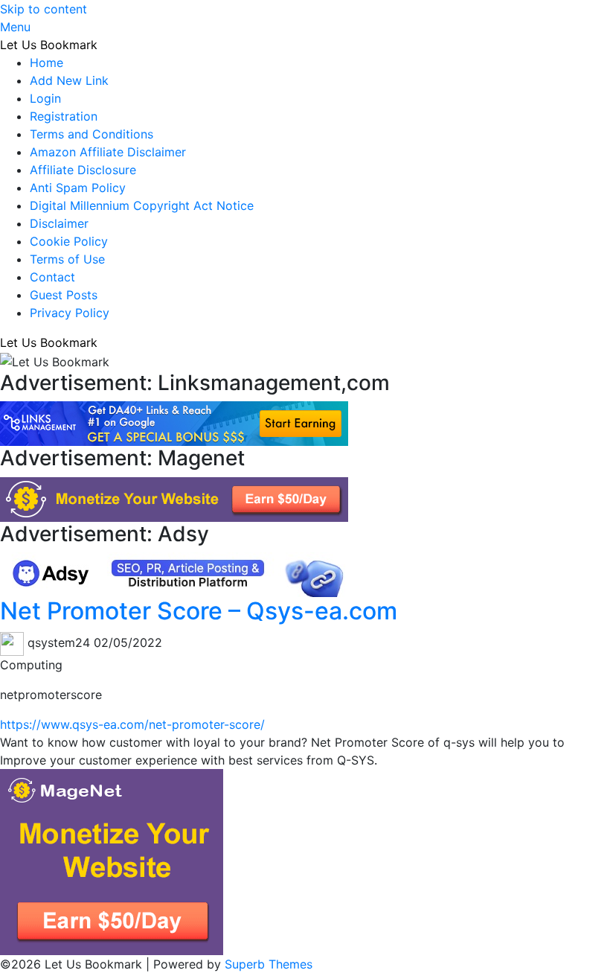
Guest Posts (63, 294)
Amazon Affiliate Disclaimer (108, 151)
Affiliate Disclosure (83, 169)
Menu (15, 26)
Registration (63, 116)
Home (46, 62)
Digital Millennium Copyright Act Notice (142, 205)
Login (45, 98)
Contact (52, 276)
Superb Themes (268, 964)
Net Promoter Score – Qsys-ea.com (198, 610)
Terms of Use (67, 259)
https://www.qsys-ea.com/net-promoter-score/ (132, 724)
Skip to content (43, 8)
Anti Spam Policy (78, 187)
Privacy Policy (69, 312)
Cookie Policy (69, 241)
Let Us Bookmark (48, 44)
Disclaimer (59, 223)
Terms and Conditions (91, 134)
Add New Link (69, 80)
